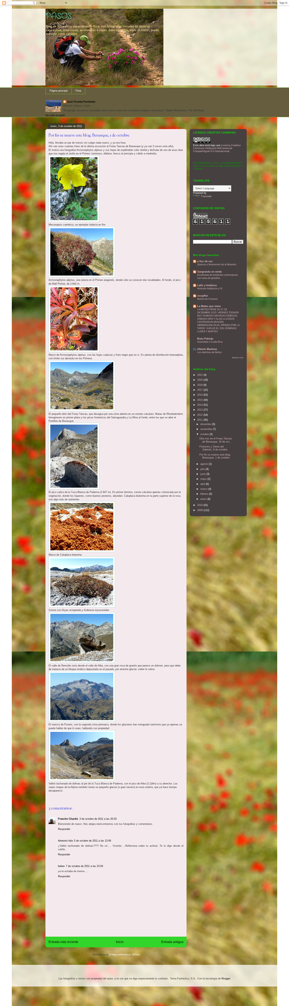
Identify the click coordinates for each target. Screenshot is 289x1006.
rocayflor (202, 295)
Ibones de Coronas (207, 299)
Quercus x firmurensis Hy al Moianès (216, 264)
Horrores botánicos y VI (209, 288)
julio (203, 469)
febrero (204, 493)
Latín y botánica (207, 285)
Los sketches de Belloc (209, 352)
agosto (204, 463)
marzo (204, 488)
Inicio (119, 942)
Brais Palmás (205, 338)
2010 (200, 505)
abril (203, 484)
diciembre (206, 424)
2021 (200, 374)
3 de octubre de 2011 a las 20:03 (98, 818)
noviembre (206, 429)
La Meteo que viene (209, 306)
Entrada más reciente (63, 942)
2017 (200, 389)
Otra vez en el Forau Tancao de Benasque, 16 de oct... (215, 440)
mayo (203, 478)
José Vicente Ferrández (81, 101)
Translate (206, 196)
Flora (78, 90)
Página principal (59, 90)
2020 (200, 379)
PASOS (58, 16)
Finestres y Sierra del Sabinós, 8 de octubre (213, 448)
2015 (200, 399)
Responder (64, 829)
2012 (200, 414)
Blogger (226, 978)
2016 (200, 394)
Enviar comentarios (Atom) (124, 954)
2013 (200, 409)
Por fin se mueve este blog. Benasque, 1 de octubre (215, 456)
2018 (200, 384)
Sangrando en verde (209, 271)
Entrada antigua (172, 942)
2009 (200, 510)
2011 (200, 419)
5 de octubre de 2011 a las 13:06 (92, 840)
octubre (205, 434)
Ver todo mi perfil (55, 115)
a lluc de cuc (205, 261)
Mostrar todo (237, 357)
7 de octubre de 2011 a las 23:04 (84, 866)
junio (203, 473)
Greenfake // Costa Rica (210, 342)
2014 (200, 404)
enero (203, 498)
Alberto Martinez (207, 349)
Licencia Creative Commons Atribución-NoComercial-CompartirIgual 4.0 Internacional (217, 148)
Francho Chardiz (68, 818)
